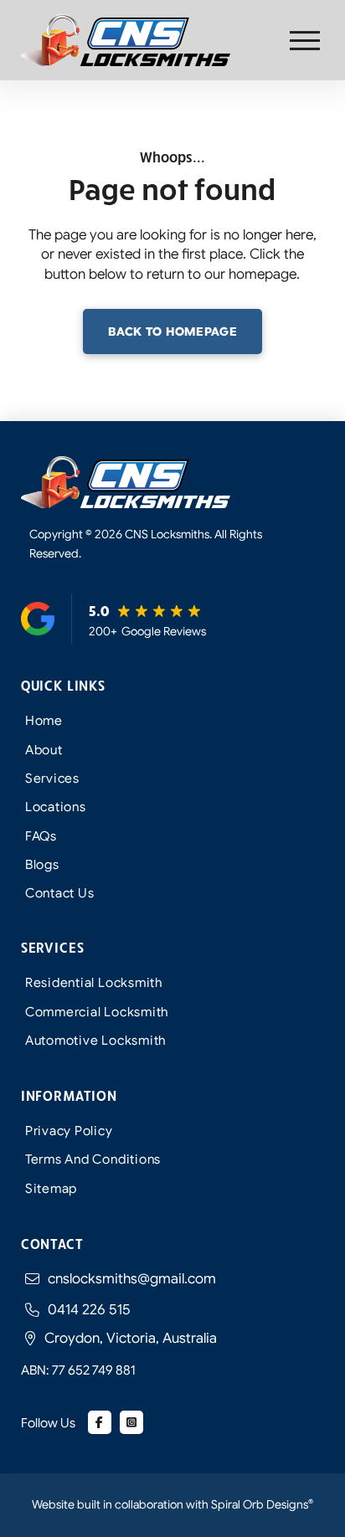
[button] (305, 40)
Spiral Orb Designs (262, 1504)
